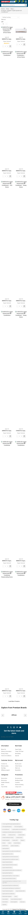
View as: (3, 19)
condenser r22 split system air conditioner (11, 832)
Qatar (9, 843)
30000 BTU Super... (7, 560)
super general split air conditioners (10, 885)
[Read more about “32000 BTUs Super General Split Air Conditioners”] (10, 436)
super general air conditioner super (10, 859)
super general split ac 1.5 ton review (10, 875)
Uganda (4, 904)
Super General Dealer (7, 862)
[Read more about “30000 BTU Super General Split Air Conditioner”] (10, 566)
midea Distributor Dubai (7, 837)
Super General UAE (20, 891)
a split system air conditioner (18, 829)
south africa (5, 845)
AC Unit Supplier (18, 826)
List (2, 21)
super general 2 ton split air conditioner (11, 851)
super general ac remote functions (10, 856)
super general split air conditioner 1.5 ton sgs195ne (11, 882)
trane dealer (5, 899)
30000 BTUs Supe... (7, 690)
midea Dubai (19, 837)
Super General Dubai (7, 867)
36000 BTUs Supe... (7, 39)
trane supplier (14, 901)
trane (16, 896)
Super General (7, 41)
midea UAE (15, 840)
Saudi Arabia (17, 843)
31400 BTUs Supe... (21, 430)
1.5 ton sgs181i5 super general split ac (11, 823)
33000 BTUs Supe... (21, 300)
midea (3, 834)
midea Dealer (21, 834)
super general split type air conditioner (11, 888)
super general (5, 848)
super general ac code (7, 853)
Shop (7, 9)
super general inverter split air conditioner (11, 870)
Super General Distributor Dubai (9, 864)
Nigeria (22, 840)
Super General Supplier (7, 891)
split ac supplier (14, 845)
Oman (3, 843)
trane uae (22, 901)
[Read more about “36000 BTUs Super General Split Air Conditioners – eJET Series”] (24, 44)
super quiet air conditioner (8, 893)
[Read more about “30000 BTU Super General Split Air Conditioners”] (24, 566)
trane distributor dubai (16, 899)
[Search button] (25, 5)
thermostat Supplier (6, 896)
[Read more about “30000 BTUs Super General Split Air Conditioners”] (24, 696)
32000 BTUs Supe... (7, 430)
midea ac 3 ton (12, 834)
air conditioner (5, 829)
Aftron (14, 715)
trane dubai (5, 901)
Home (3, 9)
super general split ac (7, 873)
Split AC (7, 37)
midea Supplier (5, 840)
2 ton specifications (6, 826)
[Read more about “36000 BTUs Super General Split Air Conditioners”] (10, 176)
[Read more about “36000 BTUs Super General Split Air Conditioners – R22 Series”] (10, 306)
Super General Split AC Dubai (8, 878)
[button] (2, 715)
